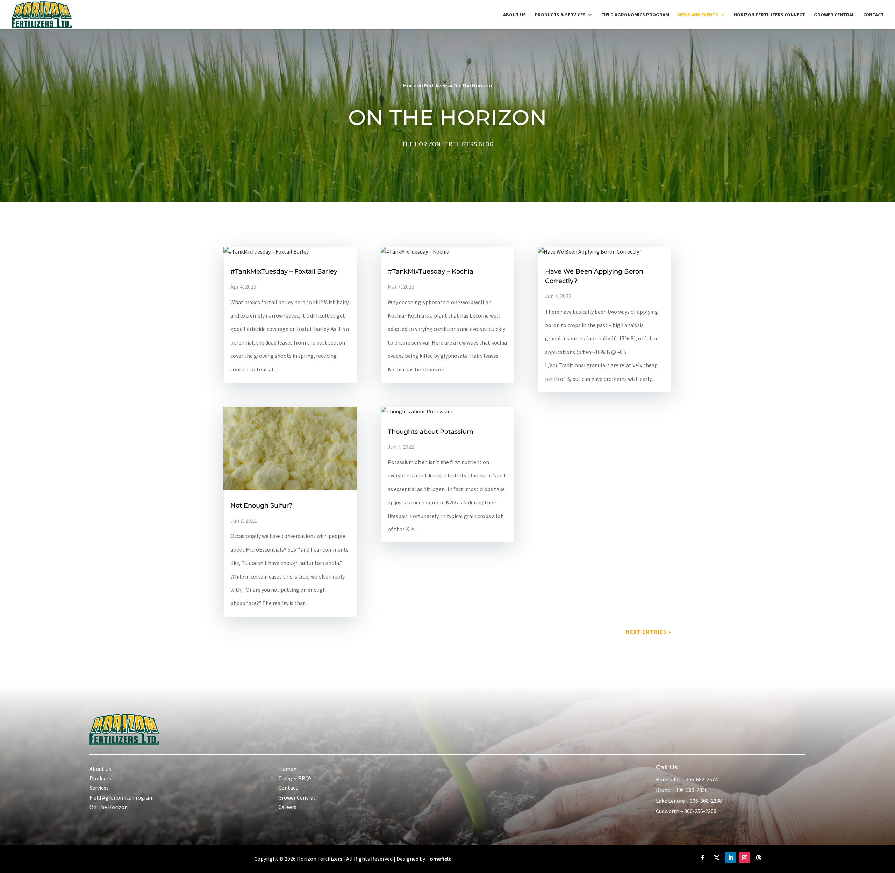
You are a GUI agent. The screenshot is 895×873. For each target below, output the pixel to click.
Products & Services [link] (560, 15)
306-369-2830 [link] (691, 789)
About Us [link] (514, 15)
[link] (42, 13)
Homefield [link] (439, 858)
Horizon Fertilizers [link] (426, 85)
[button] (702, 857)
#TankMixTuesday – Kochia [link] (430, 271)
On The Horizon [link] (109, 806)
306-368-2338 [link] (706, 800)
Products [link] (100, 778)
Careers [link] (287, 806)
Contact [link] (873, 15)
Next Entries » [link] (648, 631)
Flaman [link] (287, 768)
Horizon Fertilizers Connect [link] (769, 15)
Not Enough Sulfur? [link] (261, 505)
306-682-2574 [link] (702, 779)
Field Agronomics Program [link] (635, 15)
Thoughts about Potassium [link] (430, 431)
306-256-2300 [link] (700, 811)
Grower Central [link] (834, 15)
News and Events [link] (698, 15)
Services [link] (99, 787)
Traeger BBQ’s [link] (295, 778)
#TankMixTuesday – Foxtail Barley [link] (283, 271)
